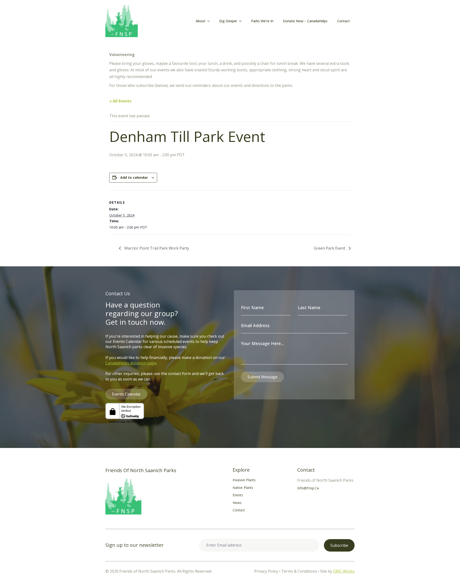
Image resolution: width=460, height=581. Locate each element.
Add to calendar (134, 177)
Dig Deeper (228, 21)
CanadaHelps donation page (130, 363)
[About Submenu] (209, 21)
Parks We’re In (262, 21)
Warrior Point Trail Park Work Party (156, 248)
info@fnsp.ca (308, 488)
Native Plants (243, 487)
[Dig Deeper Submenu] (241, 21)
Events (238, 495)
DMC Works (344, 571)
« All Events (120, 101)
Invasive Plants (244, 480)
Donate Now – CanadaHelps (305, 21)
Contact (343, 21)
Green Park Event (330, 248)
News (237, 502)
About (200, 21)
